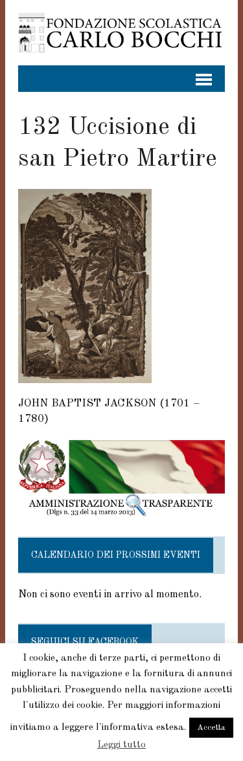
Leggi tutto (121, 745)
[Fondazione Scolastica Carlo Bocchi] (121, 32)
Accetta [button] (211, 727)
